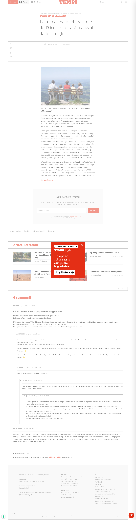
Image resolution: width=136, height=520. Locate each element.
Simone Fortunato (40, 261)
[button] (10, 60)
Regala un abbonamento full (104, 501)
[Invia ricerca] (121, 2)
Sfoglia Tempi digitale (102, 491)
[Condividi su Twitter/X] (10, 48)
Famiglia (27, 231)
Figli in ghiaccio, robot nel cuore (104, 253)
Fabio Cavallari (95, 275)
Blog (45, 13)
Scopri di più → (122, 288)
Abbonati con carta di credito (105, 494)
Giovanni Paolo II (39, 231)
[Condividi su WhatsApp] (10, 52)
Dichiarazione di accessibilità (105, 489)
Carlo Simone (39, 277)
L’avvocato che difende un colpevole (106, 272)
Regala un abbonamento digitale (106, 503)
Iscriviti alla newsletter (103, 479)
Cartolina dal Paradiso (53, 16)
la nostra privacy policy (76, 216)
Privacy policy (99, 484)
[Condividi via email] (10, 57)
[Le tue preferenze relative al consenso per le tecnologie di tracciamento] (3, 516)
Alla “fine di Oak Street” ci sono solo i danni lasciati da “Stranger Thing (48, 255)
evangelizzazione (15, 231)
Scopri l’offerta (63, 272)
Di (51, 44)
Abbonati (13, 2)
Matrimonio (51, 231)
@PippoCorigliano (47, 180)
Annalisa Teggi (95, 256)
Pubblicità (98, 482)
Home (41, 13)
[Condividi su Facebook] (10, 44)
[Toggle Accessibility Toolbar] (131, 515)
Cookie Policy (99, 487)
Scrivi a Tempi (99, 477)
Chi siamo (98, 475)
